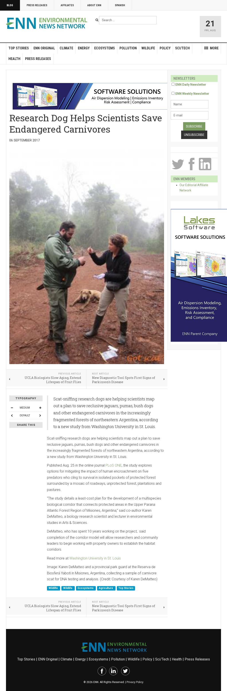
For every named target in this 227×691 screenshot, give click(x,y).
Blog (10, 5)
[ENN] (47, 23)
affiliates (67, 5)
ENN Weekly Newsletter (192, 93)
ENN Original (44, 48)
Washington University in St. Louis (95, 558)
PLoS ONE (114, 465)
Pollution (128, 48)
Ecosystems (104, 48)
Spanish (120, 5)
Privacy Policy (135, 682)
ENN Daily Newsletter (190, 84)
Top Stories (18, 48)
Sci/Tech (182, 48)
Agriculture (106, 588)
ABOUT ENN (94, 5)
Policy (165, 48)
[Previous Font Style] (11, 415)
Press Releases (37, 5)
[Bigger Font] (40, 407)
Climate (66, 48)
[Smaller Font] (11, 407)
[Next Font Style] (40, 415)
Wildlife (148, 48)
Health (14, 59)
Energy (84, 48)
